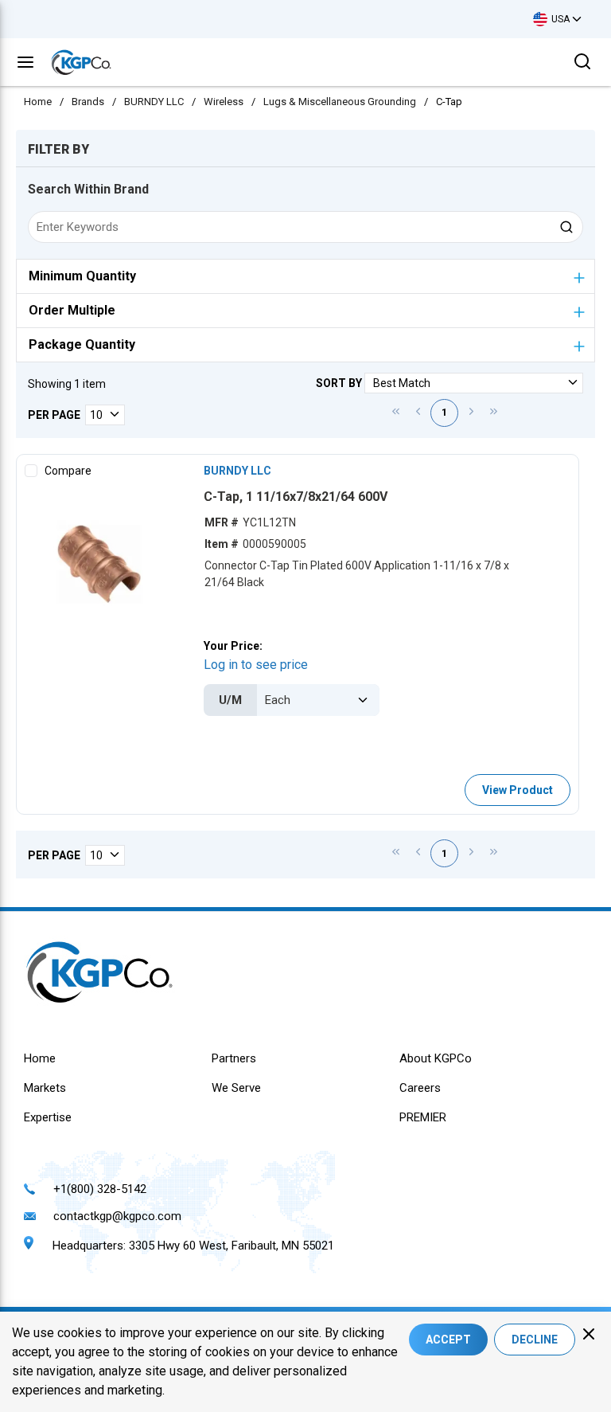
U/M (230, 700)
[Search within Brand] (567, 227)
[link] (395, 410)
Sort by (339, 383)
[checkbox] (31, 470)
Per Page (54, 415)
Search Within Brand (88, 189)
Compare (68, 470)
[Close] (588, 1334)
